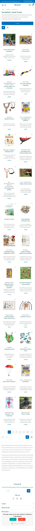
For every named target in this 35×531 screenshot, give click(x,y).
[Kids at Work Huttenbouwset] (25, 39)
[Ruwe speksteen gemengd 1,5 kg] (25, 209)
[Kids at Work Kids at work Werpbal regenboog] (25, 72)
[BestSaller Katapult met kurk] (9, 107)
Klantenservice (28, 1)
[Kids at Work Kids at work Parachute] (9, 370)
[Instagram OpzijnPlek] (17, 498)
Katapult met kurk (9, 118)
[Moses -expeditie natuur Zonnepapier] (25, 370)
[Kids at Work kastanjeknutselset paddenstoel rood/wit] (9, 240)
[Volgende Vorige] (31, 432)
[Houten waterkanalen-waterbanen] (9, 39)
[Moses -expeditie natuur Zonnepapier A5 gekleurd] (25, 107)
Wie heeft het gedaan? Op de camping (26, 283)
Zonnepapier (25, 381)
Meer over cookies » (19, 523)
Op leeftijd (8, 9)
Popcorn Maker (26, 414)
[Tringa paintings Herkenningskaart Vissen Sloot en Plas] (9, 305)
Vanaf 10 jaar (14, 9)
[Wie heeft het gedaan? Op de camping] (25, 273)
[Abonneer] (28, 490)
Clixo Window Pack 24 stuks (25, 349)
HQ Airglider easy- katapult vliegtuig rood (25, 152)
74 (27, 432)
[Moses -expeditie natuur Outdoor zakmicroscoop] (25, 172)
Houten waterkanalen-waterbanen (9, 50)
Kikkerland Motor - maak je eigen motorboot (9, 285)
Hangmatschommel (9, 349)
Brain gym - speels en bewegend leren (9, 150)
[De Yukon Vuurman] (9, 209)
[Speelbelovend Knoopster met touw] (25, 305)
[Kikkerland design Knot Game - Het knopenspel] (9, 402)
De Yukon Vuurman (9, 219)
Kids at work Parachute (9, 381)
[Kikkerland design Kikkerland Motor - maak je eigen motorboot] (9, 273)
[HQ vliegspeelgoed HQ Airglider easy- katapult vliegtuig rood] (25, 140)
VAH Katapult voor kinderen (9, 188)
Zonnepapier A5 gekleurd (25, 119)
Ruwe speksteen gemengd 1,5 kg (25, 219)
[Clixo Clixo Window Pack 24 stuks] (25, 338)
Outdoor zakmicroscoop (26, 183)
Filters (17, 23)
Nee (22, 519)
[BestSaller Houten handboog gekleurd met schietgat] (25, 240)
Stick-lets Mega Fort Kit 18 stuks (9, 87)
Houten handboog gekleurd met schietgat (26, 252)
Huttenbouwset (25, 51)
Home (3, 9)
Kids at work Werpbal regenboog (25, 84)
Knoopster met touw (25, 316)
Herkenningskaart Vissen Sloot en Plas (9, 317)
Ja (13, 519)
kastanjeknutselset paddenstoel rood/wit (9, 252)
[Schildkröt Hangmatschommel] (9, 338)
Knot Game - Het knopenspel (9, 414)
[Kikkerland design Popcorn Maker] (25, 402)
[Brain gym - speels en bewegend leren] (9, 140)
